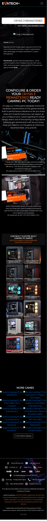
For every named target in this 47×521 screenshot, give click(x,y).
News (40, 467)
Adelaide (33, 489)
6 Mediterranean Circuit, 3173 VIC (26, 475)
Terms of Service (17, 463)
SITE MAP (23, 514)
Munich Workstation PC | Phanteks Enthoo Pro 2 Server (23, 497)
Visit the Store (35, 463)
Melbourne (18, 489)
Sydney (26, 489)
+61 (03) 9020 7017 (38, 479)
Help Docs (27, 467)
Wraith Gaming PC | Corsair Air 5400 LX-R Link (20, 499)
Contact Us (13, 467)
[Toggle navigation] (42, 3)
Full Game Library (23, 436)
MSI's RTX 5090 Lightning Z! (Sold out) (29, 495)
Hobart (27, 491)
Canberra (20, 491)
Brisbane (40, 489)
